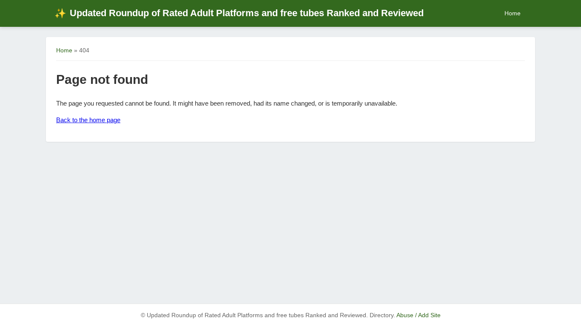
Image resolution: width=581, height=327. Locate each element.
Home (512, 13)
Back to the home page (88, 119)
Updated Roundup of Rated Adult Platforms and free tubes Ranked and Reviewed (239, 13)
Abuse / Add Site (418, 315)
